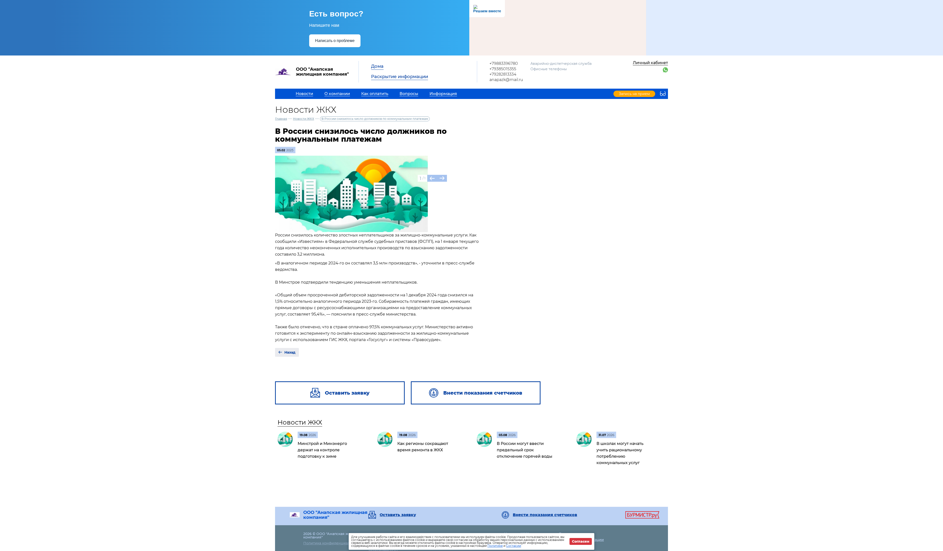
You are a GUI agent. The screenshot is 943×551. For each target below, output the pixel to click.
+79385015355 (502, 69)
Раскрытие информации (399, 76)
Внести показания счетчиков (545, 515)
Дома (377, 66)
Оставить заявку (398, 515)
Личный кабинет (650, 62)
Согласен (580, 541)
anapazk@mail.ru (506, 79)
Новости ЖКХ (303, 119)
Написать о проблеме (335, 41)
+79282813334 (502, 74)
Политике (495, 546)
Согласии (513, 546)
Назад (289, 352)
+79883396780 (503, 63)
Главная (281, 119)
